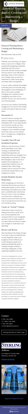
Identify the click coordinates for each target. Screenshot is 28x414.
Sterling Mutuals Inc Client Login (14, 332)
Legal (7, 398)
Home (3, 9)
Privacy (20, 398)
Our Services (5, 17)
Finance (11, 58)
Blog (3, 21)
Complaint (13, 398)
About (3, 13)
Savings (5, 58)
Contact (4, 25)
